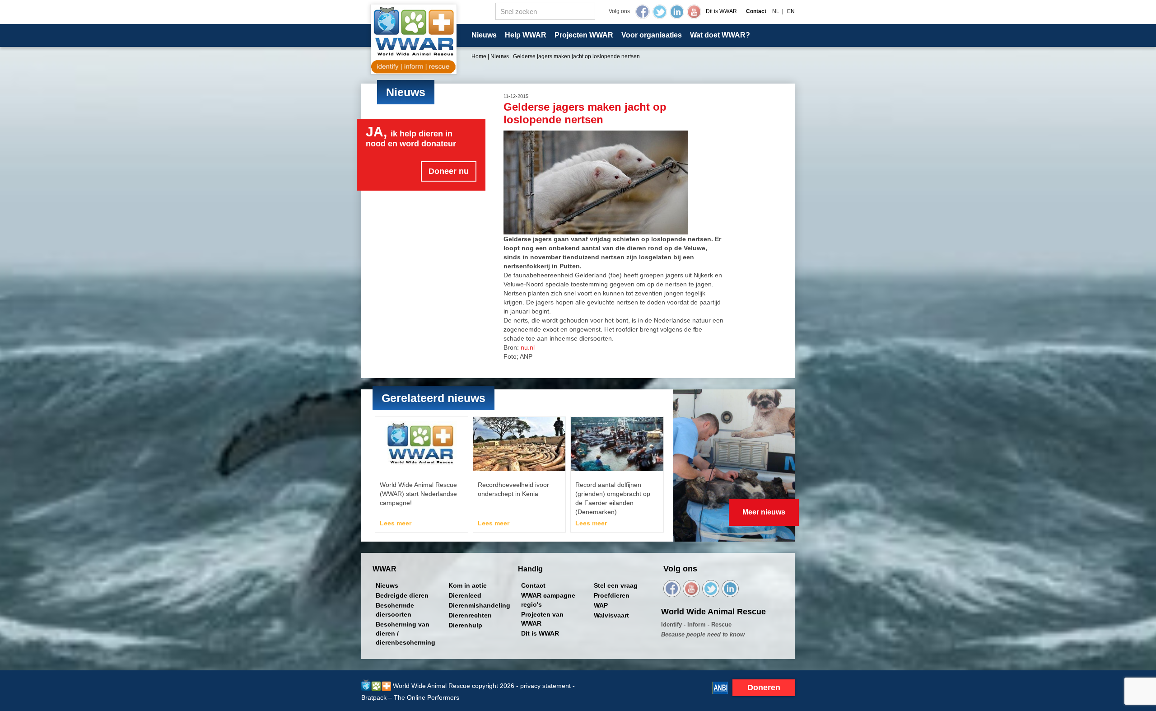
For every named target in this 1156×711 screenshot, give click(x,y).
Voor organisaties (651, 35)
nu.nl (528, 347)
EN (791, 11)
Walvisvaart (611, 615)
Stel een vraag (616, 585)
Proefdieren (611, 595)
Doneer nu (449, 171)
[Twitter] (660, 12)
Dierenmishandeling (479, 605)
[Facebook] (642, 12)
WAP (601, 605)
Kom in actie (467, 585)
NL (775, 11)
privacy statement (545, 685)
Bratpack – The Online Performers (410, 697)
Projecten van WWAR (542, 619)
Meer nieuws (763, 512)
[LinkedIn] (677, 12)
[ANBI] (720, 687)
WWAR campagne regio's (548, 600)
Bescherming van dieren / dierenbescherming (405, 633)
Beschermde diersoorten (395, 610)
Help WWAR (525, 35)
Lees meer (395, 523)
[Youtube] (694, 12)
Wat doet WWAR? (720, 35)
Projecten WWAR (584, 35)
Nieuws (484, 35)
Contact (533, 585)
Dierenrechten (470, 615)
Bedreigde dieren (402, 595)
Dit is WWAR (721, 11)
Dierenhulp (465, 625)
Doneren (763, 687)
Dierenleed (464, 595)
